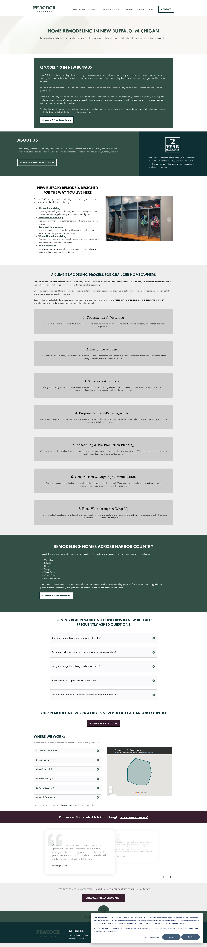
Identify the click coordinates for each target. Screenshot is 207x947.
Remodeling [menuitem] (79, 9)
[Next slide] (169, 219)
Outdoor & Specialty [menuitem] (112, 9)
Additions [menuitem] (93, 9)
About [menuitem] (150, 9)
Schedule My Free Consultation (103, 897)
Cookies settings (152, 937)
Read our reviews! (134, 817)
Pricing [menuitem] (140, 9)
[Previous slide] (110, 219)
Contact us (66, 805)
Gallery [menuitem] (129, 9)
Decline (190, 937)
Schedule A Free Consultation (37, 162)
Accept (171, 937)
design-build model (42, 284)
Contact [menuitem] (166, 9)
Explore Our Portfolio (103, 723)
